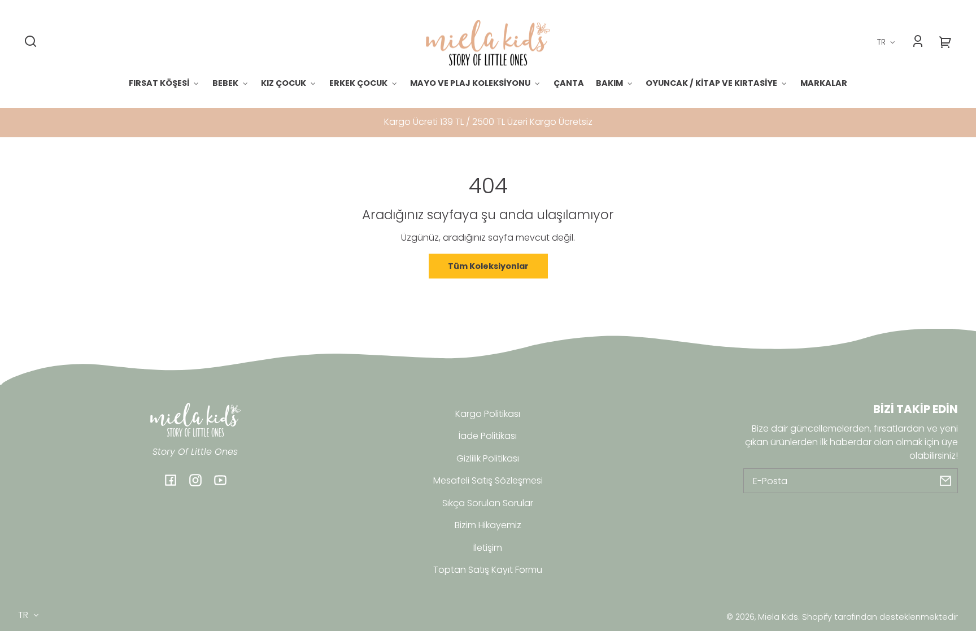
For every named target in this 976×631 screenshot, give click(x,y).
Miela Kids (778, 617)
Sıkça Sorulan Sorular (487, 503)
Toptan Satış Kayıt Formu (487, 569)
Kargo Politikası (487, 413)
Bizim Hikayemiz (488, 525)
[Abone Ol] (945, 480)
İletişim (487, 547)
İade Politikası (488, 435)
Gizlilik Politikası (487, 458)
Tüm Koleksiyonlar (488, 266)
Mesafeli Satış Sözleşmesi (488, 480)
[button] (30, 41)
